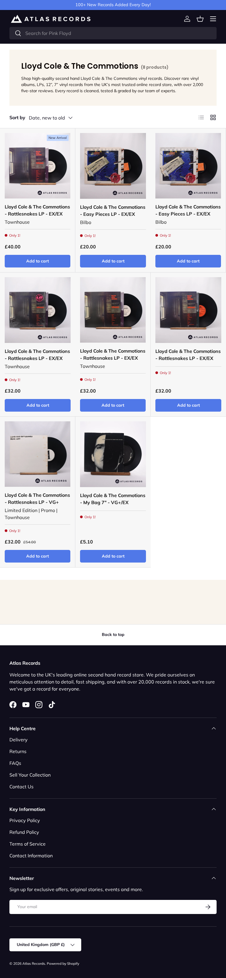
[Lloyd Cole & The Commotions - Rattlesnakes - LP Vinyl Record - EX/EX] (188, 310)
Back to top (113, 634)
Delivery (18, 740)
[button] (200, 18)
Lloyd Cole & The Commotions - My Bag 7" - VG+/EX (112, 498)
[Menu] (213, 18)
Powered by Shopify (63, 963)
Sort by (17, 117)
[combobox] (113, 33)
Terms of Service (27, 844)
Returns (17, 751)
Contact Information (31, 856)
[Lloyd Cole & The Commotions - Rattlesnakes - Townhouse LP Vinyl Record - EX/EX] (37, 165)
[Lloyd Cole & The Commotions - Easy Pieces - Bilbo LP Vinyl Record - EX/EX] (113, 166)
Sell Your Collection (30, 775)
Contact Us (21, 787)
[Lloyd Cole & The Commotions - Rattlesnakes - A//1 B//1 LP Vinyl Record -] (37, 454)
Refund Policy (24, 832)
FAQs (15, 763)
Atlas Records (33, 963)
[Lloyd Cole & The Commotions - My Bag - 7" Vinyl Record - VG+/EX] (113, 454)
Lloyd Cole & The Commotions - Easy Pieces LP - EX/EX (112, 210)
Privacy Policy (24, 820)
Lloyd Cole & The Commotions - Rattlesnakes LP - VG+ (37, 498)
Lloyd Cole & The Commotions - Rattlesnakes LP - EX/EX (37, 210)
